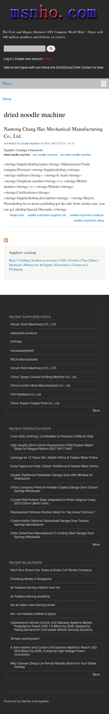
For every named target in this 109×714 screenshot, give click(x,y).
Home (7, 98)
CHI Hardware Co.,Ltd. (26, 394)
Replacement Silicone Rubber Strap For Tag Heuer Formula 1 (52, 512)
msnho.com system (35, 701)
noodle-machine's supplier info (47, 215)
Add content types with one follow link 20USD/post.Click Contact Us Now (53, 67)
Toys (84, 260)
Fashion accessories (45, 260)
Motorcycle (31, 265)
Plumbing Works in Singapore (30, 578)
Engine (47, 265)
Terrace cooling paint (24, 638)
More (96, 410)
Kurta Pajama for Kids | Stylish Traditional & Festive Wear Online (54, 466)
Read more (17, 214)
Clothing (23, 260)
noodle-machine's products (87, 215)
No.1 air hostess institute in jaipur (33, 613)
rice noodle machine (45, 154)
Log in (8, 58)
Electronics (62, 265)
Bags (12, 260)
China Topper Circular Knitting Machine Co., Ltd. (43, 376)
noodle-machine (30, 143)
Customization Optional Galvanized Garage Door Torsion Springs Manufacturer (49, 522)
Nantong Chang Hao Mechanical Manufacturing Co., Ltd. (53, 132)
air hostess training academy (30, 596)
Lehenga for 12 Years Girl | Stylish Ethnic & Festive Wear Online (54, 457)
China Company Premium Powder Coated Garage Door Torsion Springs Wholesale (54, 489)
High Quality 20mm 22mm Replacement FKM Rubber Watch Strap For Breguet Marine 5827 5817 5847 (51, 447)
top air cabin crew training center (32, 605)
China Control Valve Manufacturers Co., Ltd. (40, 385)
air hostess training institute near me (35, 587)
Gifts (63, 260)
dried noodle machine (17, 154)
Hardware (15, 265)
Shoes (93, 260)
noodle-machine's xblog (89, 220)
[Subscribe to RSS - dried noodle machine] (6, 238)
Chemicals (79, 265)
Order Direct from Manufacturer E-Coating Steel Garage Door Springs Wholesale (52, 535)
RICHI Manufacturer (24, 359)
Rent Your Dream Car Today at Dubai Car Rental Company (51, 570)
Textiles (74, 260)
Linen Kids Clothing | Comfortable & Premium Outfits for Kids (51, 436)
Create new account (29, 58)
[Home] (51, 13)
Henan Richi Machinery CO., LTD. (33, 324)
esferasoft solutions (23, 333)
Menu (7, 83)
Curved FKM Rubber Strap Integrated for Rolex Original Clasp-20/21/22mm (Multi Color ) (53, 501)
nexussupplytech (22, 350)
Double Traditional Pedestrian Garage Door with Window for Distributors (51, 476)
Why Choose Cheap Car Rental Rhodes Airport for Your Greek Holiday (53, 665)
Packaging (16, 269)
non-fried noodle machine (75, 154)
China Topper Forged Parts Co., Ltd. (35, 403)
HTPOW (16, 341)
